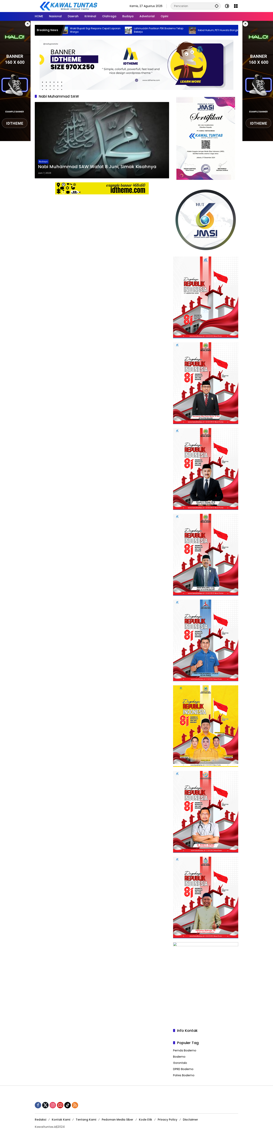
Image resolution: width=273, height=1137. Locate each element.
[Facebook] (38, 1105)
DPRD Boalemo (183, 1069)
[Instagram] (53, 1105)
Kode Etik (145, 1120)
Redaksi (40, 1120)
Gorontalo (180, 1063)
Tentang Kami (86, 1120)
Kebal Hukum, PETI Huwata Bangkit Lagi (186, 30)
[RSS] (75, 1105)
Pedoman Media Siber (117, 1120)
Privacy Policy (167, 1120)
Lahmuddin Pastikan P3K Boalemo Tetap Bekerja (123, 30)
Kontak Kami (61, 1120)
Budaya (43, 161)
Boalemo (179, 1057)
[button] (217, 6)
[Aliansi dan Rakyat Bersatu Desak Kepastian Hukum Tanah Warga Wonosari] (221, 30)
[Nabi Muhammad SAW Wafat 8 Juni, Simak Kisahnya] (102, 140)
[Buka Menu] (235, 6)
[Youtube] (60, 1105)
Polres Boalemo (183, 1075)
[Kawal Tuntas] (68, 6)
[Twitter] (45, 1105)
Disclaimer (190, 1120)
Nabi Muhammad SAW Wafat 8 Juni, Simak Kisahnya (97, 167)
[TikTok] (67, 1105)
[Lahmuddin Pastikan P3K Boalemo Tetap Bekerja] (93, 30)
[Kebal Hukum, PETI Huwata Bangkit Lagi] (157, 30)
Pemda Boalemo (184, 1050)
